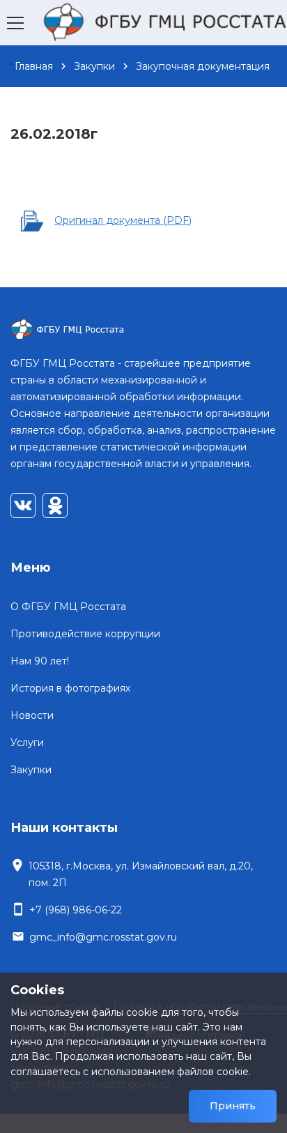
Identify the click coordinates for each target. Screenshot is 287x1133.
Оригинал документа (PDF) (123, 220)
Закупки (94, 66)
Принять (233, 1106)
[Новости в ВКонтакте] (23, 505)
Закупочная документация (203, 66)
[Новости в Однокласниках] (55, 505)
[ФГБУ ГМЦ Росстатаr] (143, 330)
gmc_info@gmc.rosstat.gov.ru (103, 937)
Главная (34, 66)
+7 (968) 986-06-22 (75, 910)
